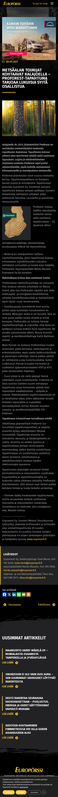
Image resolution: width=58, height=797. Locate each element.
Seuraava (14, 604)
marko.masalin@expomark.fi (19, 570)
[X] (9, 594)
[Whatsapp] (19, 594)
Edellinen (44, 604)
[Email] (24, 594)
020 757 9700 (41, 4)
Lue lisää (8, 662)
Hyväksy (8, 792)
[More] (28, 594)
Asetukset (34, 792)
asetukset (24, 787)
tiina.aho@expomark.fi (32, 577)
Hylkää (21, 792)
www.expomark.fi (37, 539)
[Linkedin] (14, 594)
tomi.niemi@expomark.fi (28, 563)
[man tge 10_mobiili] (29, 37)
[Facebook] (4, 594)
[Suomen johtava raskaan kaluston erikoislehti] (11, 3)
